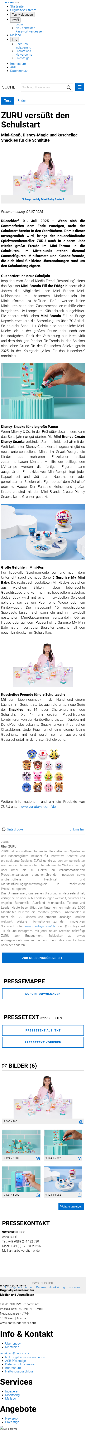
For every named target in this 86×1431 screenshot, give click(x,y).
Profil (15, 20)
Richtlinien (12, 1347)
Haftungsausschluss (19, 1371)
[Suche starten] (69, 87)
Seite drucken (15, 829)
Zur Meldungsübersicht (43, 958)
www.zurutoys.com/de (38, 806)
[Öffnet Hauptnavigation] (17, 2)
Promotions (23, 51)
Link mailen (77, 829)
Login (19, 24)
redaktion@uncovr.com (15, 1353)
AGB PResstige (15, 1361)
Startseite (17, 6)
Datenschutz (19, 71)
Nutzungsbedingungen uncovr (25, 1357)
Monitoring (12, 1395)
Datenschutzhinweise (19, 1364)
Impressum (18, 64)
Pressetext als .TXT (43, 1030)
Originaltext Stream (23, 10)
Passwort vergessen (29, 31)
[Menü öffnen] (79, 87)
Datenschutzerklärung (50, 1287)
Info (14, 39)
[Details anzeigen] (80, 1122)
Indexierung (23, 47)
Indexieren (12, 1391)
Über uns (21, 44)
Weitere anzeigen (71, 1206)
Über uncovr (13, 1343)
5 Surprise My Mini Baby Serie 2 (43, 199)
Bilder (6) (22, 1065)
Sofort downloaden (43, 993)
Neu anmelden (25, 28)
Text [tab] (7, 101)
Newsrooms (23, 54)
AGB (13, 67)
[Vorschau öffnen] (43, 171)
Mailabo (15, 35)
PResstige (22, 58)
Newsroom (12, 1418)
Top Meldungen (22, 14)
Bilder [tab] (22, 101)
